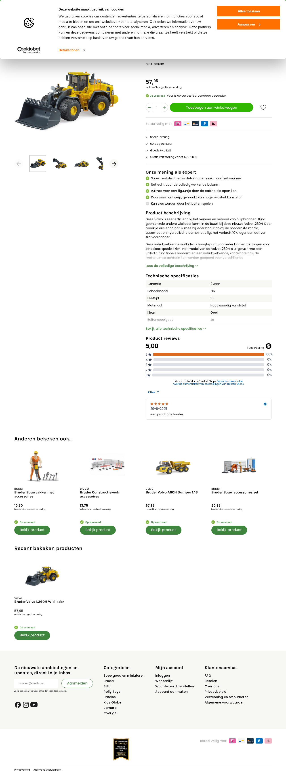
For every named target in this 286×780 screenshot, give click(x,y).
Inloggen (162, 675)
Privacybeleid (215, 691)
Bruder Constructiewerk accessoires (99, 494)
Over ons (212, 686)
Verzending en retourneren (226, 697)
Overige (110, 713)
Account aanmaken (171, 691)
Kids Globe (112, 702)
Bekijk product (32, 529)
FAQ (208, 675)
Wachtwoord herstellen (174, 686)
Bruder (109, 681)
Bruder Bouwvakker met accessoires (34, 494)
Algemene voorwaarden (224, 702)
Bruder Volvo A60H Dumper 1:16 (172, 492)
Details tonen (69, 50)
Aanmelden (77, 683)
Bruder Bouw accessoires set (234, 492)
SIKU (107, 686)
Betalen (211, 681)
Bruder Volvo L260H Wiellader (39, 602)
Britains (110, 697)
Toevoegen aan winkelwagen (211, 107)
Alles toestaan (249, 11)
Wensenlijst (164, 681)
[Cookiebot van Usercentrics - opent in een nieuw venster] (28, 50)
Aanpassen (246, 24)
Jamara (110, 708)
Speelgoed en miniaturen (124, 675)
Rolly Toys (112, 691)
